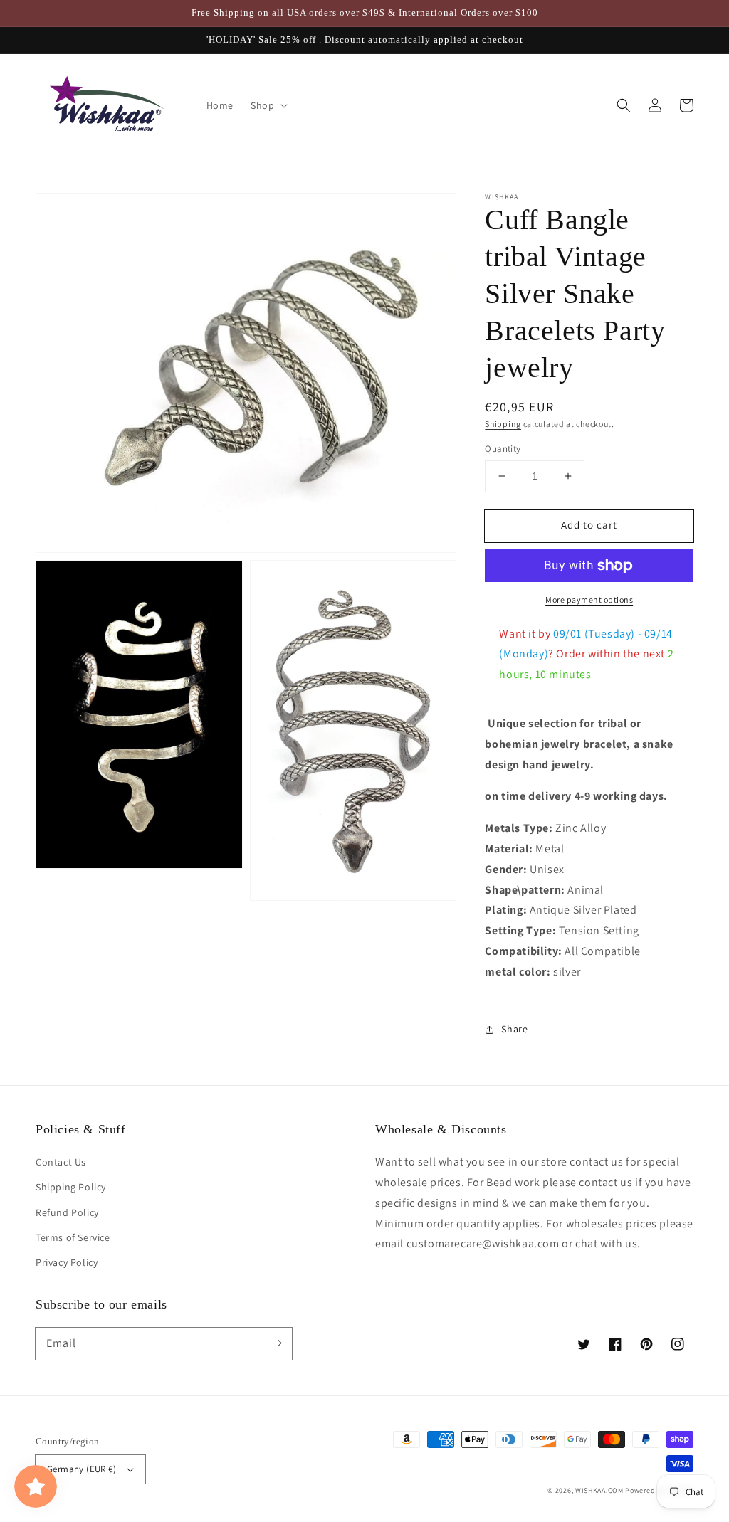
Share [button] (514, 1028)
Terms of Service (73, 1237)
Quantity (502, 449)
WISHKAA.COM (599, 1490)
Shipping (503, 423)
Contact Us (61, 1162)
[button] (623, 105)
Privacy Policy (67, 1262)
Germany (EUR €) (81, 1469)
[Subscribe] (276, 1343)
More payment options (589, 599)
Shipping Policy (71, 1186)
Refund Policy (67, 1212)
